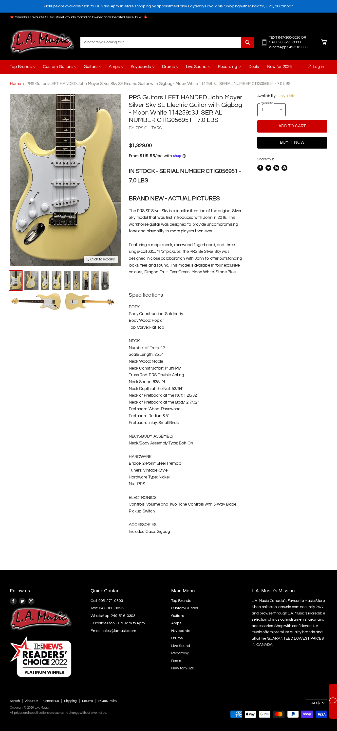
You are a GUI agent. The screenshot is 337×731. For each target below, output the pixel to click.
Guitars (91, 67)
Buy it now (292, 142)
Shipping (70, 701)
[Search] (247, 42)
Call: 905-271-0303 (107, 601)
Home (15, 84)
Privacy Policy (107, 701)
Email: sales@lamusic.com (113, 631)
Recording (228, 67)
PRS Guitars (148, 128)
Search (15, 701)
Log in (318, 67)
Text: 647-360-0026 (107, 608)
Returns (87, 701)
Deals (253, 67)
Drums (169, 67)
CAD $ (314, 703)
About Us (31, 701)
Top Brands (21, 67)
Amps (115, 67)
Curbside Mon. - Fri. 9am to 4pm (118, 623)
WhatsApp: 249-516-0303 (113, 616)
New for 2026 (279, 67)
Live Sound (196, 67)
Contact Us (51, 701)
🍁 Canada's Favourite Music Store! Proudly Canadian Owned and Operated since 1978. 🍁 (79, 17)
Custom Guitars (58, 67)
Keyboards (141, 67)
